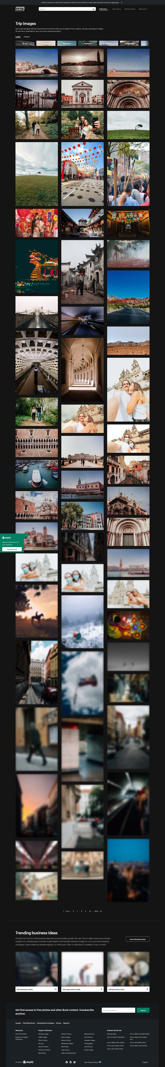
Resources (142, 8)
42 (101, 911)
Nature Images (65, 1037)
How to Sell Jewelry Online (115, 1045)
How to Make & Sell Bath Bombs (139, 1034)
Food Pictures (88, 1037)
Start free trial (12, 549)
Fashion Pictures (66, 1034)
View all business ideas (138, 939)
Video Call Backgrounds (68, 1053)
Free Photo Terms (29, 1023)
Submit (143, 1010)
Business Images (43, 1034)
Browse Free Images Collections (21, 1038)
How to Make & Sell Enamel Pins (138, 1038)
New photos (117, 8)
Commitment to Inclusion (45, 1023)
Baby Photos (42, 1053)
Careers (18, 1023)
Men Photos (64, 1046)
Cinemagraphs (88, 1043)
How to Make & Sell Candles (138, 1045)
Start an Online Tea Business (116, 1037)
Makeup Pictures (89, 1034)
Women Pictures (43, 1046)
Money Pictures (66, 1040)
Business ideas (130, 8)
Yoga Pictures (65, 1050)
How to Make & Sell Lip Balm (116, 1042)
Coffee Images (42, 1037)
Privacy (58, 1023)
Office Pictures (42, 1040)
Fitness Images (88, 1050)
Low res (50, 75)
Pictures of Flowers (44, 1050)
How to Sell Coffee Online (138, 1042)
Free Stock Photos (21, 1034)
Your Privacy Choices (91, 1062)
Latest (18, 36)
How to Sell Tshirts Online (115, 1049)
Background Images (67, 1043)
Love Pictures (88, 1046)
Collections (103, 8)
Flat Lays (41, 1043)
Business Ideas (111, 1034)
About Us (66, 1023)
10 (90, 911)
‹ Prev (67, 911)
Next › (97, 911)
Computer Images (89, 1040)
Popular (27, 36)
